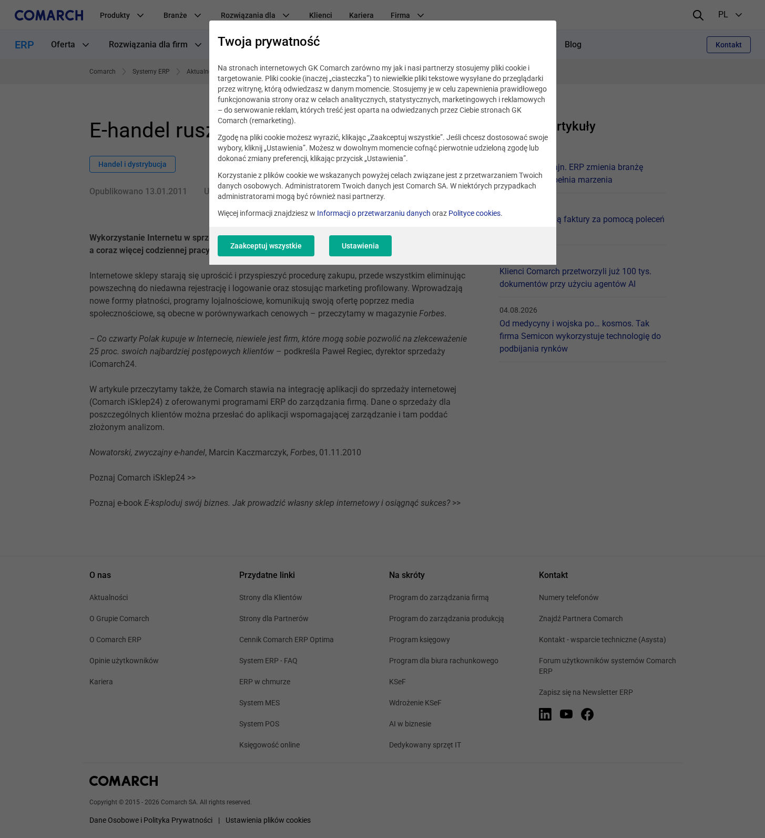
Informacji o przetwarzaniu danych (374, 213)
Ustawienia (360, 246)
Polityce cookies (474, 213)
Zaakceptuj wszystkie (266, 246)
